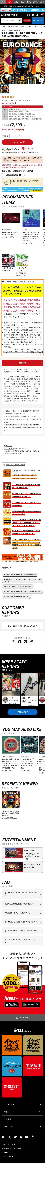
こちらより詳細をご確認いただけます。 (22, 945)
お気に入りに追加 (12, 175)
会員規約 (5, 1152)
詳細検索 (27, 20)
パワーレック (9, 448)
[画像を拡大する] (41, 80)
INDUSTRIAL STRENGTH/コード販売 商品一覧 (20, 575)
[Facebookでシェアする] (19, 641)
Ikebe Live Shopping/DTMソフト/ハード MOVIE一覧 (32, 854)
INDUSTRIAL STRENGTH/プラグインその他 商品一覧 (22, 591)
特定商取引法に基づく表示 (11, 1148)
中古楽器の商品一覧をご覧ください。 (22, 916)
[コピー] (31, 641)
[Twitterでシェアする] (14, 641)
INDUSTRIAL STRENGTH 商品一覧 (16, 597)
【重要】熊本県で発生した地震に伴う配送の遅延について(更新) (22, 6)
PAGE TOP (24, 1018)
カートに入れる (16, 142)
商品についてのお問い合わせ (15, 465)
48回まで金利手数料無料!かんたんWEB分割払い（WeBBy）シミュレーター (24, 159)
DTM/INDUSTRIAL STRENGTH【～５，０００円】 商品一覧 (23, 580)
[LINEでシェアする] (25, 641)
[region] (22, 806)
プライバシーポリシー (10, 1144)
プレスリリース (7, 1156)
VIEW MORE (22, 712)
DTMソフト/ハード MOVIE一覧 (32, 866)
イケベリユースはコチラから (21, 934)
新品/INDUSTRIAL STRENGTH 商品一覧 (18, 586)
